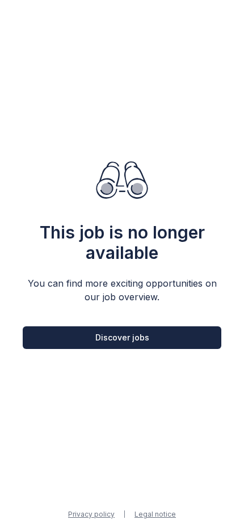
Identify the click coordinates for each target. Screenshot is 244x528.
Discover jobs (122, 337)
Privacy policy (91, 514)
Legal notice (155, 514)
